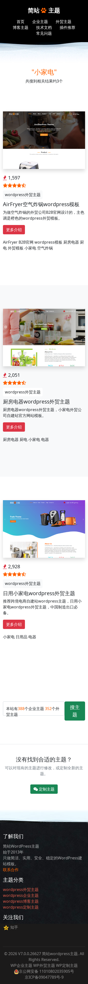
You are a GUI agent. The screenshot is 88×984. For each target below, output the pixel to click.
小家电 (30, 248)
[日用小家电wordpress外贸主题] (44, 528)
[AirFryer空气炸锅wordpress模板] (44, 139)
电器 (45, 439)
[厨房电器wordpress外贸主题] (44, 337)
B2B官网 (26, 242)
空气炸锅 (45, 248)
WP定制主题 (67, 965)
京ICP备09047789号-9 (44, 977)
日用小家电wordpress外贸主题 (39, 593)
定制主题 (46, 789)
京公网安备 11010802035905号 (46, 971)
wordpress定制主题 (21, 907)
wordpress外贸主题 (23, 194)
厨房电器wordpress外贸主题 (36, 401)
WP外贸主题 (44, 965)
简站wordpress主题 (60, 953)
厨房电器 (71, 242)
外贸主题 (63, 21)
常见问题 (44, 33)
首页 (20, 21)
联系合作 (11, 869)
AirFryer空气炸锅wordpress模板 (41, 204)
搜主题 (75, 711)
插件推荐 (67, 27)
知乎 (14, 927)
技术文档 (44, 27)
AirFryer (10, 242)
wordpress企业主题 (21, 895)
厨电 (23, 439)
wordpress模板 (48, 242)
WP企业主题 (21, 965)
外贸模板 (15, 248)
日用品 (21, 637)
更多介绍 (14, 229)
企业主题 (40, 21)
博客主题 (20, 27)
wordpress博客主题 (21, 901)
